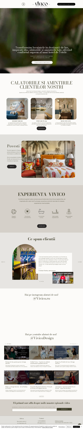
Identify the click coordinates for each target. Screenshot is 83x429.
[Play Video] (16, 352)
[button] (8, 343)
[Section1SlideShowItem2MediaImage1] (41, 281)
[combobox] (74, 343)
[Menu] (23, 4)
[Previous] (3, 262)
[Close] (81, 427)
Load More (41, 396)
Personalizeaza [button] (62, 426)
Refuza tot (69, 426)
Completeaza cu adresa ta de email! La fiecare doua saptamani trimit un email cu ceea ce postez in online (33, 407)
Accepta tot (76, 426)
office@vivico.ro (41, 423)
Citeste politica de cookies (47, 427)
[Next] (79, 262)
